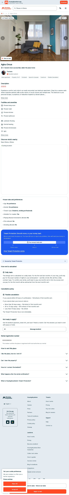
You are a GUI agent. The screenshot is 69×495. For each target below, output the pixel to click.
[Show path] (6, 13)
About (29, 401)
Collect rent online (32, 453)
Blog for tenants (50, 412)
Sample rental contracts (34, 472)
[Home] (6, 8)
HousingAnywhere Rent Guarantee (34, 448)
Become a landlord (32, 444)
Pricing (48, 405)
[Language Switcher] (60, 8)
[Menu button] (65, 8)
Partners (29, 412)
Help (47, 422)
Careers (29, 405)
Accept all (15, 489)
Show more (4, 98)
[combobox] (7, 404)
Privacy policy (31, 420)
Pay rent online (50, 408)
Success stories (31, 460)
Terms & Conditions (32, 416)
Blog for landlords (32, 464)
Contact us (49, 425)
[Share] (60, 18)
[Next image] (66, 38)
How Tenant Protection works (14, 251)
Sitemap (29, 427)
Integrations (30, 468)
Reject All (14, 483)
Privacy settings (7, 479)
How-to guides (31, 457)
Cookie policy (31, 423)
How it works (49, 401)
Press (28, 408)
